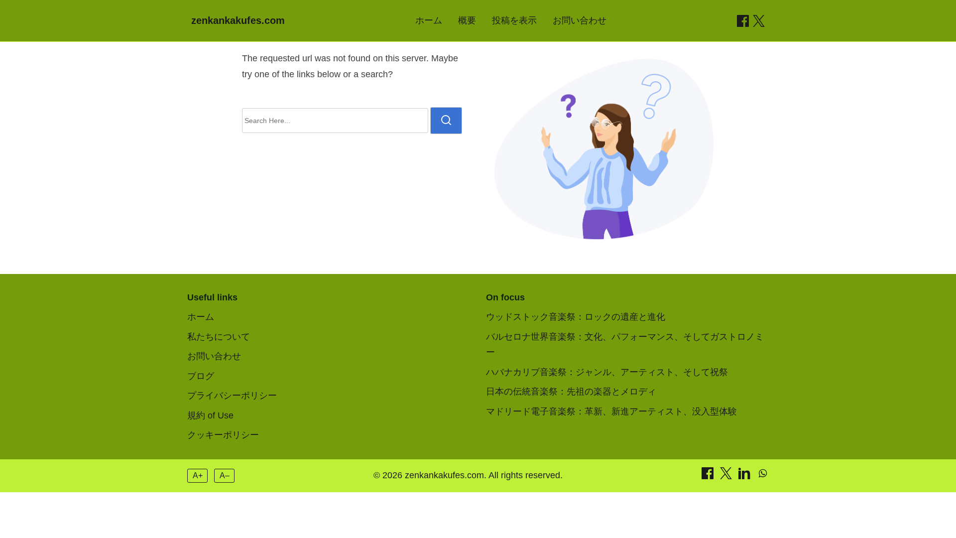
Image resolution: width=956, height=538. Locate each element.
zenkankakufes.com (238, 20)
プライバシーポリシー (232, 396)
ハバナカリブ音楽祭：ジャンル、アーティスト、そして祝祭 (607, 372)
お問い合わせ (579, 20)
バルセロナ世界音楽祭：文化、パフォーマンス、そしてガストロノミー (625, 345)
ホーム (428, 20)
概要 (467, 20)
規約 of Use (210, 415)
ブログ (200, 376)
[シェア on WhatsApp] (763, 476)
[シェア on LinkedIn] (745, 476)
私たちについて (218, 337)
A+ (198, 475)
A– (225, 475)
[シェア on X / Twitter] (759, 21)
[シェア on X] (727, 476)
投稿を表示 (514, 20)
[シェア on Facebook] (743, 21)
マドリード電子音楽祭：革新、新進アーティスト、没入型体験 (611, 411)
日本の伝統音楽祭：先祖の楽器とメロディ (571, 392)
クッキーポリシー (223, 435)
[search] (446, 120)
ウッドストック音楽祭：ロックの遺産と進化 (575, 317)
